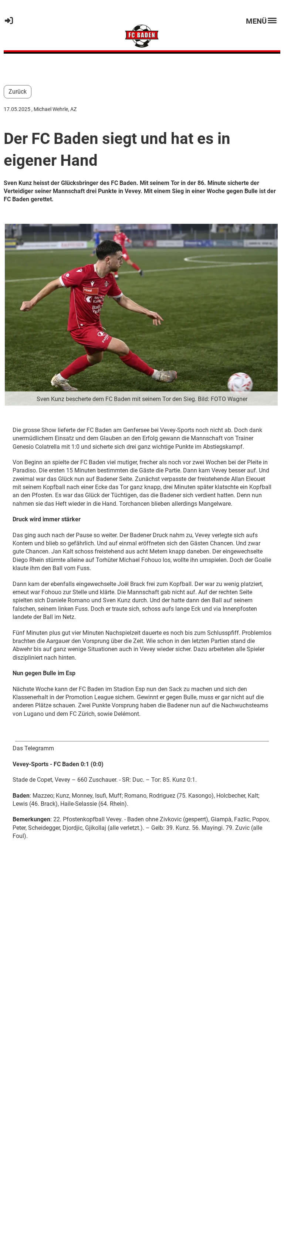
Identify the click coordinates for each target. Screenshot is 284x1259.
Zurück (18, 91)
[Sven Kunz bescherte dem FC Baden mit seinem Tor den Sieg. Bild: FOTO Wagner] (142, 314)
